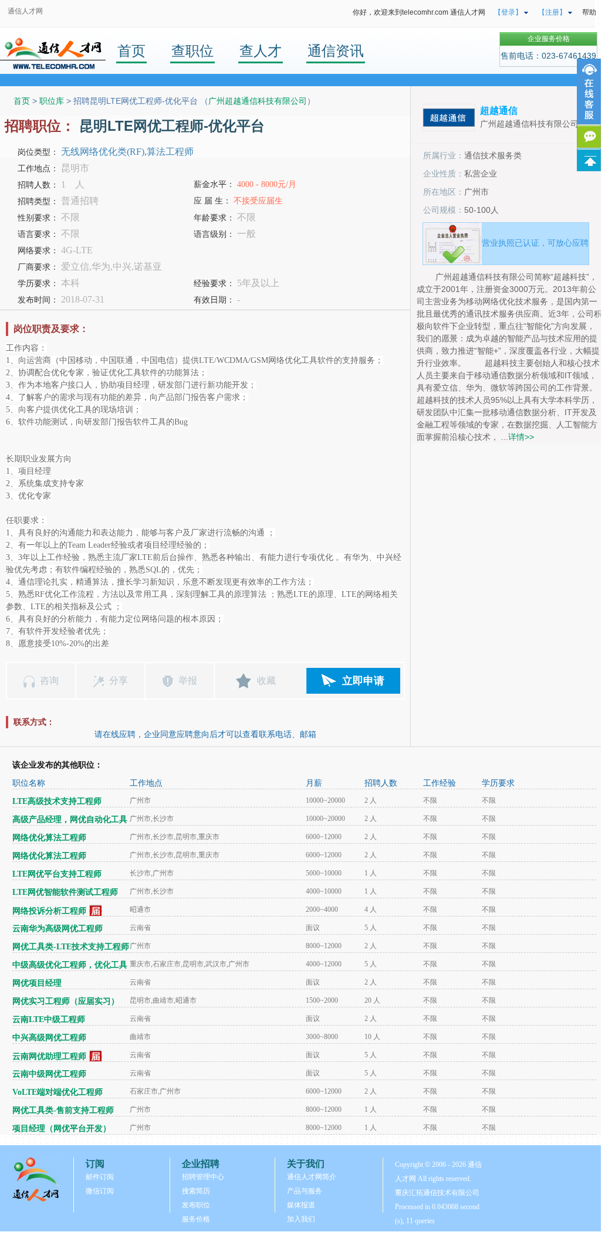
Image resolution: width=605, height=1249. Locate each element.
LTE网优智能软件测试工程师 (65, 892)
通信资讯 (335, 51)
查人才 (260, 51)
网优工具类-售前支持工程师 (63, 1110)
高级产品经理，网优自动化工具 (69, 819)
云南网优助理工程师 (49, 1056)
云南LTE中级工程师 (48, 1019)
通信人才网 (25, 11)
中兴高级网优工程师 (49, 1037)
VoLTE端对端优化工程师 (57, 1092)
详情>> (521, 437)
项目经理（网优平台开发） (61, 1128)
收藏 (266, 680)
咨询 (49, 680)
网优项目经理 (37, 983)
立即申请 (363, 681)
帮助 (589, 12)
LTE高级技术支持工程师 (57, 801)
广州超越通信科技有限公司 (257, 101)
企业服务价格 (549, 39)
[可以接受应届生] (96, 911)
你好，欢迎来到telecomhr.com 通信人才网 (419, 12)
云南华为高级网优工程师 (57, 928)
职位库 (51, 101)
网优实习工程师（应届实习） (65, 1001)
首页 (131, 51)
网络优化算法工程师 (49, 837)
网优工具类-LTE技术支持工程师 (70, 946)
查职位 (192, 51)
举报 (187, 680)
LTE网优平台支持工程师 (57, 874)
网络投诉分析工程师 (49, 911)
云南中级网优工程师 (49, 1074)
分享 (118, 680)
